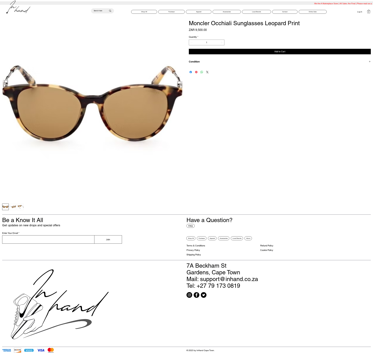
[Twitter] (203, 295)
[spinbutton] (206, 42)
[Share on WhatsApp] (202, 72)
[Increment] (222, 42)
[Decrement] (191, 42)
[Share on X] (207, 72)
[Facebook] (196, 295)
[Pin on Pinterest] (196, 72)
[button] (368, 11)
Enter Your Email (10, 233)
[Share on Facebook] (190, 72)
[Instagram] (189, 295)
